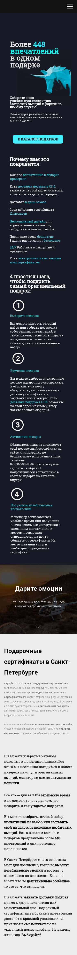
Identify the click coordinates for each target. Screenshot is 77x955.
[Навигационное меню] (70, 7)
